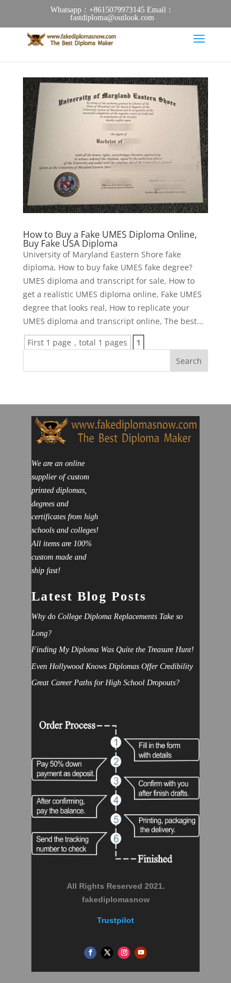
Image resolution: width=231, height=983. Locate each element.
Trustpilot (115, 920)
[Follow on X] (107, 953)
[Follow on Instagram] (124, 953)
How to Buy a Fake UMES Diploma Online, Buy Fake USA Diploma (110, 239)
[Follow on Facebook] (90, 953)
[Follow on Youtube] (141, 953)
